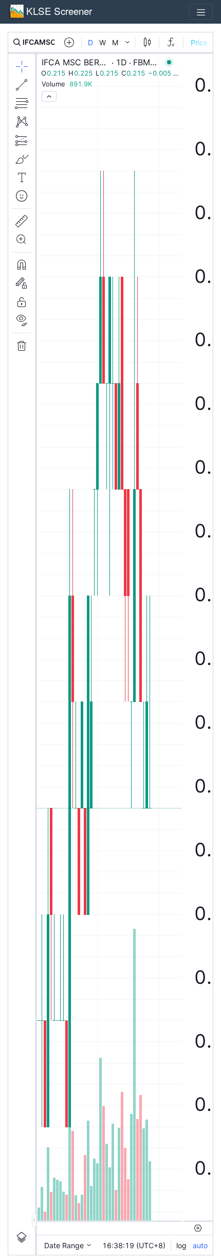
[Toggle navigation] (201, 12)
